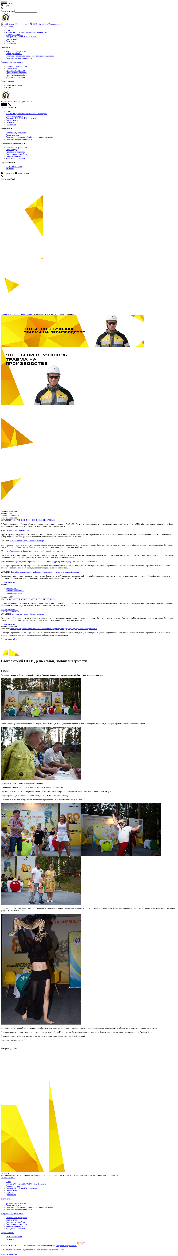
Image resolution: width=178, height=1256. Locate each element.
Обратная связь (7, 81)
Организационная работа (16, 73)
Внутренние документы (16, 51)
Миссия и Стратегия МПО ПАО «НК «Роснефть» (26, 32)
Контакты (10, 87)
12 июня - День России (19, 530)
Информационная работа (16, 75)
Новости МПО (12, 589)
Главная (4, 314)
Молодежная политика (15, 77)
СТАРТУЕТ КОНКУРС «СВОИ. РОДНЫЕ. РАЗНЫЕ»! (33, 520)
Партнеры (10, 41)
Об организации (8, 26)
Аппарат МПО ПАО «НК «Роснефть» (21, 37)
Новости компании (14, 593)
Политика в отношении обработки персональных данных (30, 56)
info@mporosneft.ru (53, 24)
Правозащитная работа (15, 71)
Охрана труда (11, 68)
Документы (6, 47)
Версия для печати (11, 1048)
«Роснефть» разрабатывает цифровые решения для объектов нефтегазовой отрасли (44, 572)
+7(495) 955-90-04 (22, 24)
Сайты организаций (14, 85)
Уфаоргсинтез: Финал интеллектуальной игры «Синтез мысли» (36, 551)
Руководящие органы (14, 35)
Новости (11, 314)
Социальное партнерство (16, 66)
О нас (8, 30)
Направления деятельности (12, 62)
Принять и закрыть (9, 1254)
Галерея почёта (12, 39)
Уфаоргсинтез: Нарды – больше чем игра (27, 541)
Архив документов (14, 54)
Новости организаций (24, 314)
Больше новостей (8, 582)
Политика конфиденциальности (19, 58)
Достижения (11, 43)
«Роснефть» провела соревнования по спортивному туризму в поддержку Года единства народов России (53, 562)
